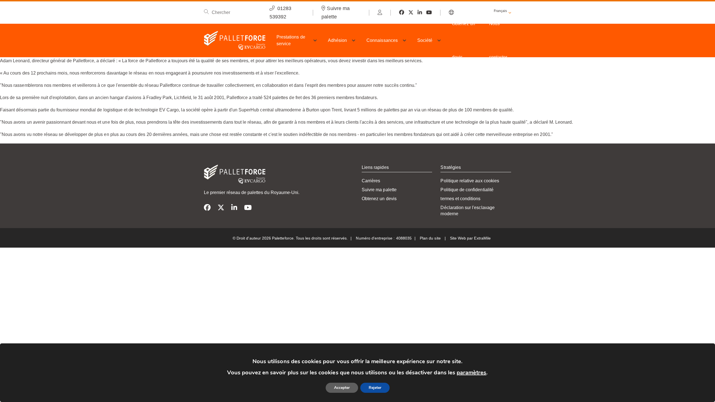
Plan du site (431, 238)
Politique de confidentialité (466, 189)
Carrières (371, 180)
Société (424, 40)
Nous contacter (498, 40)
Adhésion (337, 40)
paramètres (472, 372)
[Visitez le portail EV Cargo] (380, 12)
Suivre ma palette (379, 189)
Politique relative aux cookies (469, 180)
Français (500, 11)
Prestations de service (291, 40)
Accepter (342, 387)
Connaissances (382, 40)
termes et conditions (460, 198)
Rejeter (375, 387)
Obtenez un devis (463, 40)
